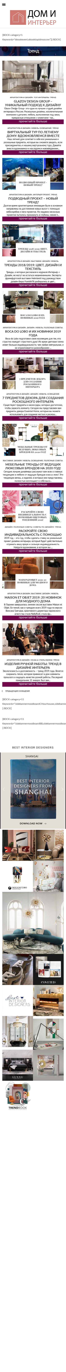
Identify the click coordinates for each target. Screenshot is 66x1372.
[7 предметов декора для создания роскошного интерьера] (33, 373)
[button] (62, 789)
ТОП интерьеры (41, 97)
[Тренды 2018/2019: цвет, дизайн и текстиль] (33, 240)
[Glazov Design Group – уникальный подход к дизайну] (33, 76)
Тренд (53, 97)
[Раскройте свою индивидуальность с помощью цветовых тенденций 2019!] (33, 506)
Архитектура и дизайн (21, 97)
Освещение (46, 128)
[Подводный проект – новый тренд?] (33, 174)
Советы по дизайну (43, 527)
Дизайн (46, 261)
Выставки (36, 261)
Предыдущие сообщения (17, 691)
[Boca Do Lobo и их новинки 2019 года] (33, 307)
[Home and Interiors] (9, 9)
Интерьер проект (41, 195)
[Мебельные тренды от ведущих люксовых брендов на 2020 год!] (33, 440)
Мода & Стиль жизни (41, 660)
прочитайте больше (33, 121)
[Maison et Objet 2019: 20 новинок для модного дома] (33, 573)
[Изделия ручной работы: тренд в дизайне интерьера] (33, 639)
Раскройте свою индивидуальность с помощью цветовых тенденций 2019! (33, 534)
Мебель (35, 128)
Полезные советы (53, 328)
